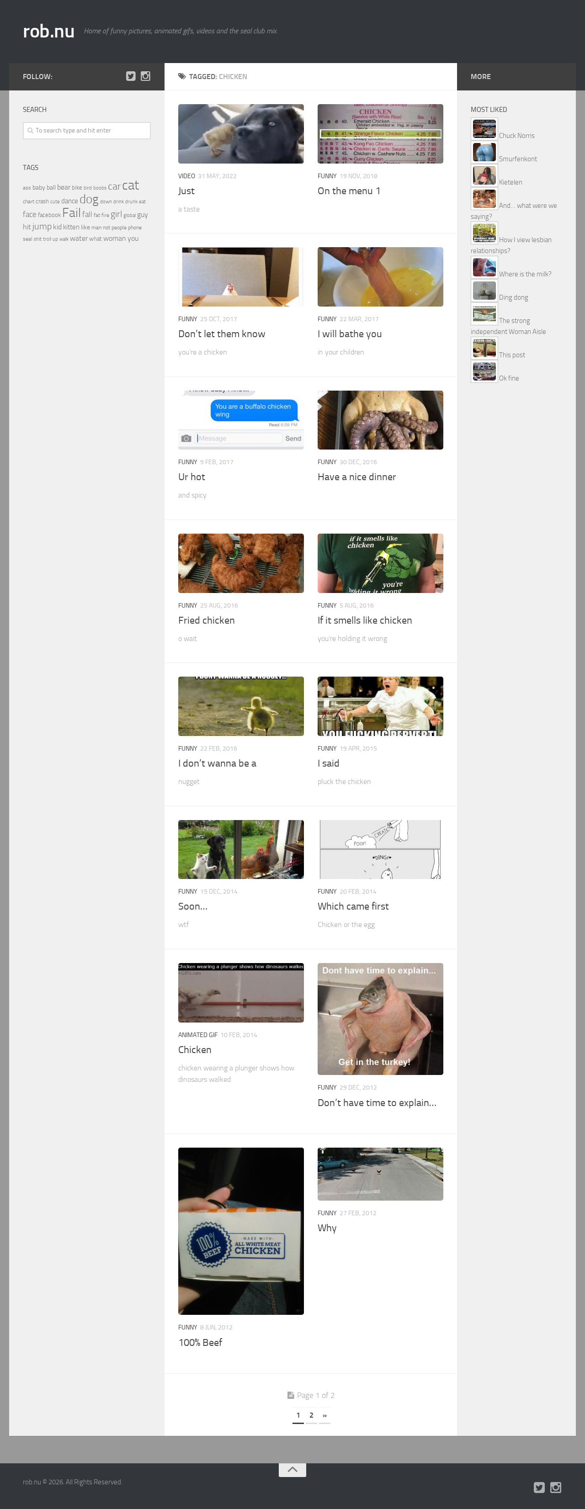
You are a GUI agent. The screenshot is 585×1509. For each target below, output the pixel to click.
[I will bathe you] (380, 277)
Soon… (192, 906)
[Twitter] (130, 76)
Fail (71, 212)
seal (27, 239)
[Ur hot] (241, 420)
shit (38, 239)
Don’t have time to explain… (377, 1103)
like (85, 227)
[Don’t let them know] (241, 277)
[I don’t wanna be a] (241, 706)
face (30, 214)
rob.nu (48, 31)
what (95, 238)
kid (57, 226)
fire (105, 215)
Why (327, 1228)
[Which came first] (380, 849)
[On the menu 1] (380, 134)
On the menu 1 (349, 191)
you (133, 238)
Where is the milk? (525, 274)
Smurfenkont (518, 159)
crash (42, 201)
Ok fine (509, 378)
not (106, 227)
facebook (49, 215)
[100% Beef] (241, 1231)
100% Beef (200, 1343)
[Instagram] (145, 76)
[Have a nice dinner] (380, 420)
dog (89, 199)
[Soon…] (241, 849)
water (79, 238)
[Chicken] (241, 992)
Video (186, 176)
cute (55, 202)
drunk (131, 202)
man (96, 227)
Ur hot (191, 477)
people (119, 227)
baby (38, 187)
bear (63, 187)
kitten (71, 227)
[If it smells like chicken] (380, 563)
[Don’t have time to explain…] (380, 1019)
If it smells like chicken (365, 620)
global (129, 215)
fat (97, 215)
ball (51, 187)
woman (114, 238)
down (106, 202)
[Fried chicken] (241, 563)
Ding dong (513, 297)
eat (142, 202)
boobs (99, 188)
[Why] (380, 1174)
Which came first (353, 906)
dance (69, 201)
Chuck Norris (517, 136)
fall (87, 214)
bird (88, 188)
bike (77, 187)
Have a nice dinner (357, 477)
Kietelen (510, 182)
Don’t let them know (222, 334)
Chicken (195, 1050)
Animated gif (198, 1035)
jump (42, 226)
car (114, 186)
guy (142, 214)
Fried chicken (206, 620)
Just (186, 191)
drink (118, 201)
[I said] (380, 706)
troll (47, 239)
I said (329, 763)
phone (135, 227)
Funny (327, 176)
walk (64, 239)
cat (130, 185)
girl (116, 214)
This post (512, 355)
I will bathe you (350, 334)
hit (27, 226)
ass (27, 188)
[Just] (241, 134)
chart (28, 201)
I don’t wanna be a (217, 763)
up (55, 239)
